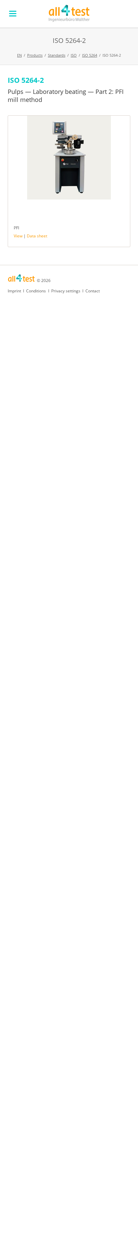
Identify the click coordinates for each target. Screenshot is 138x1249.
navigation (12, 13)
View (18, 236)
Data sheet (37, 236)
